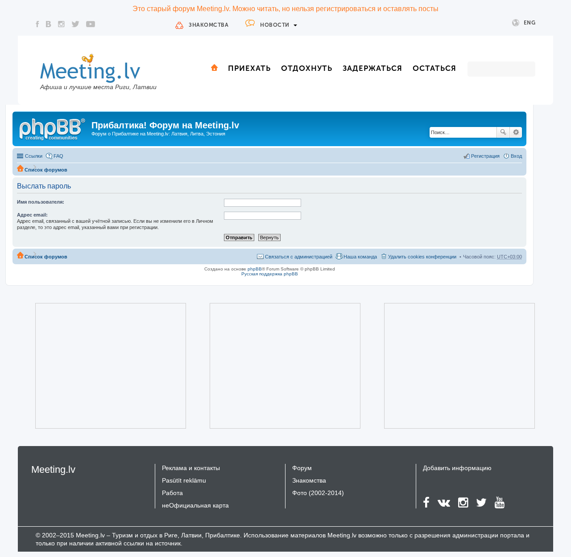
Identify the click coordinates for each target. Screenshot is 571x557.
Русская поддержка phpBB (269, 273)
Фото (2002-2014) (318, 492)
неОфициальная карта (195, 505)
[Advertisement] (98, 365)
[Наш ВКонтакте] (48, 24)
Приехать (249, 68)
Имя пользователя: (40, 202)
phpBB (255, 268)
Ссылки (33, 156)
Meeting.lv (53, 469)
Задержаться (372, 68)
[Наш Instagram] (61, 24)
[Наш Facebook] (37, 24)
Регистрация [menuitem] (485, 156)
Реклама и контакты (191, 467)
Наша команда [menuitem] (360, 256)
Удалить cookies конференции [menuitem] (422, 256)
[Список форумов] (53, 128)
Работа (172, 492)
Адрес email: (32, 214)
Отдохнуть (306, 68)
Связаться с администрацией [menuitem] (298, 256)
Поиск (503, 132)
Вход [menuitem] (516, 156)
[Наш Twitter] (75, 24)
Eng (530, 23)
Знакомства (208, 25)
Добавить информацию (457, 467)
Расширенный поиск (516, 132)
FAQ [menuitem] (58, 156)
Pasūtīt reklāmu (184, 480)
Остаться (434, 68)
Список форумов (46, 169)
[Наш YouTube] (90, 24)
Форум (302, 467)
